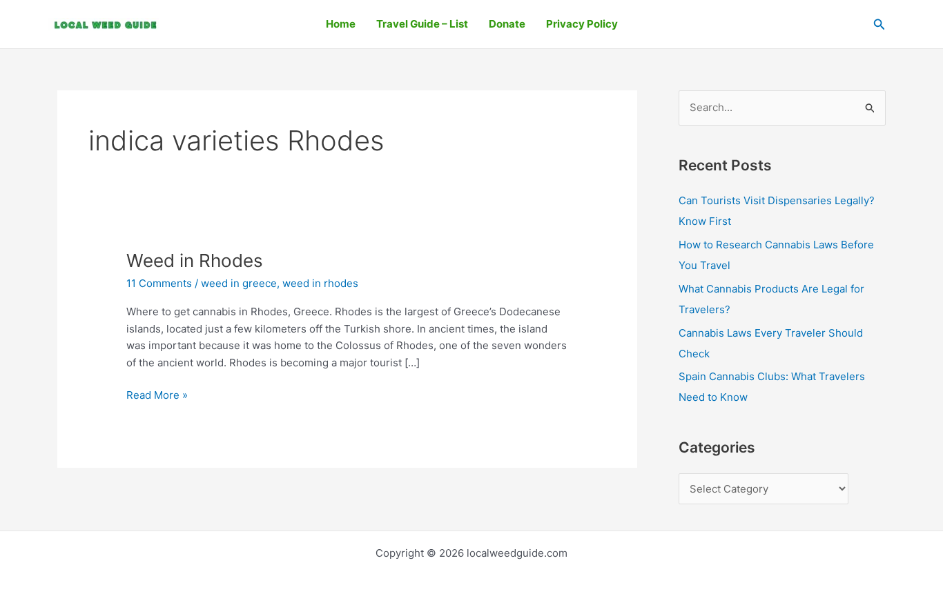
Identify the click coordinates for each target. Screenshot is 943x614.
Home (341, 23)
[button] (879, 24)
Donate (507, 23)
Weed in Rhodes (194, 260)
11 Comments (159, 283)
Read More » (157, 394)
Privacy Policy (582, 23)
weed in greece (239, 283)
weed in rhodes (320, 283)
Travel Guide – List (422, 23)
